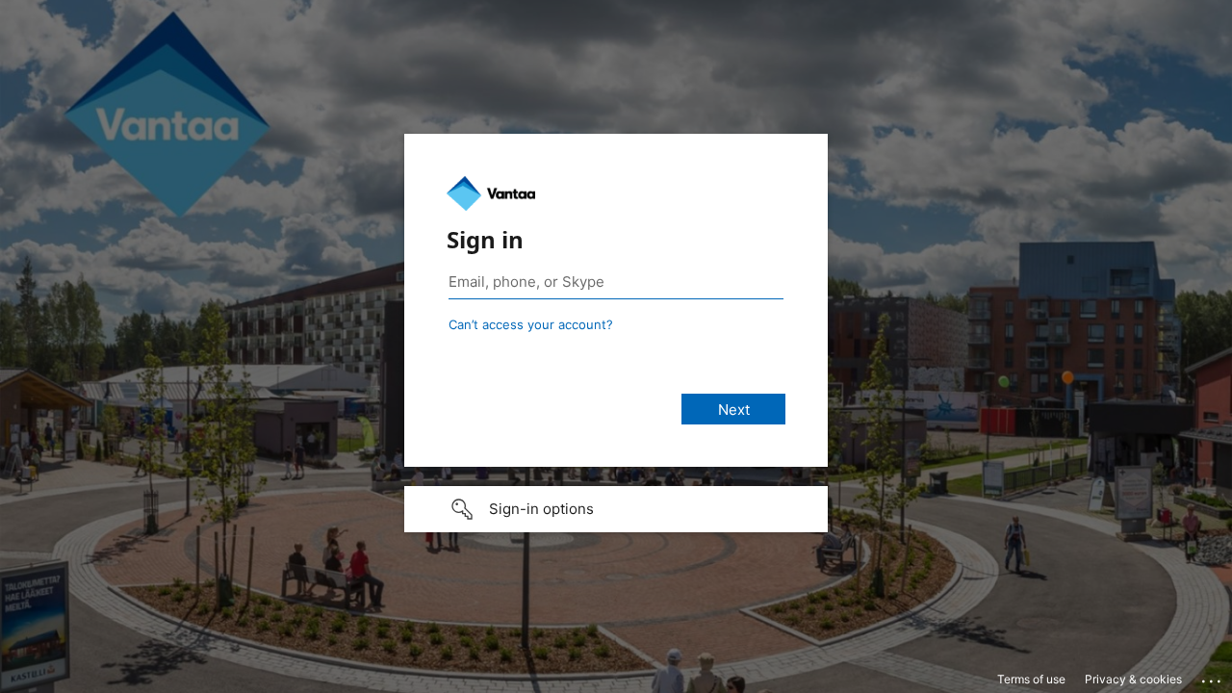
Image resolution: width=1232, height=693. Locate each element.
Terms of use (1031, 679)
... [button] (1212, 676)
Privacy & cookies (1133, 679)
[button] (616, 509)
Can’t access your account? (531, 324)
